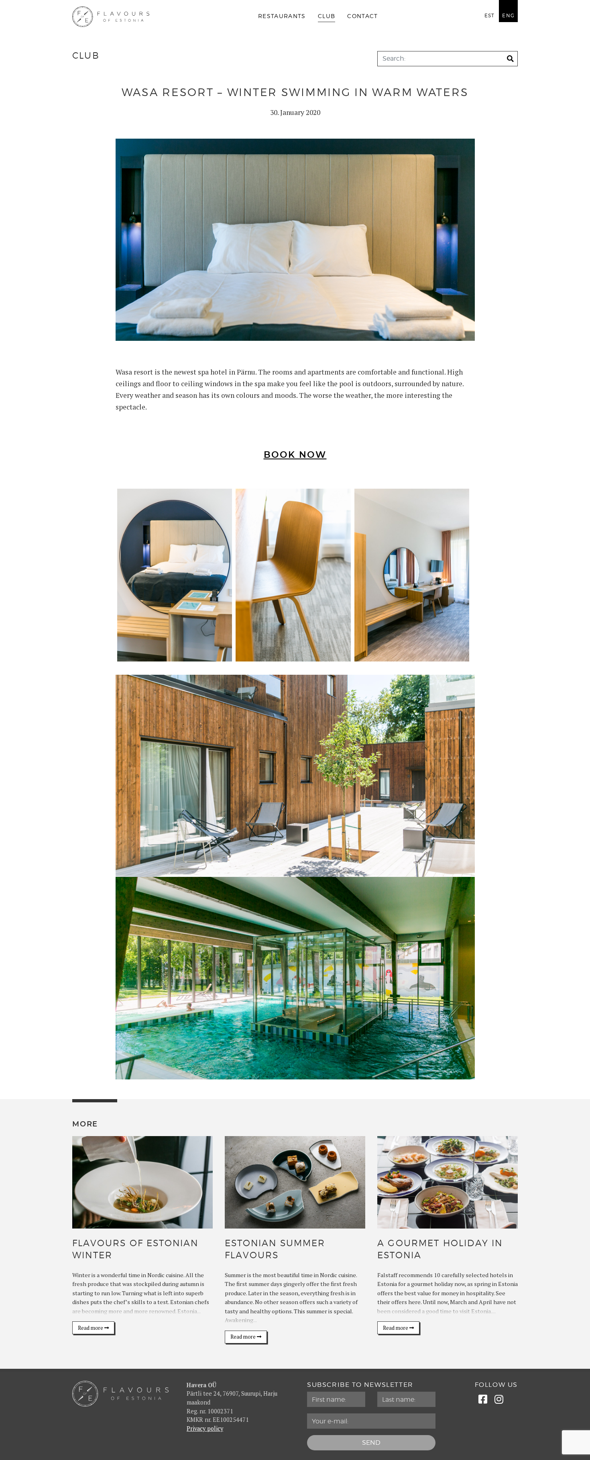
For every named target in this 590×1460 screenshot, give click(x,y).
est (489, 15)
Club (326, 16)
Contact (362, 16)
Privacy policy (205, 1428)
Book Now (295, 454)
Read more (91, 1328)
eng (508, 15)
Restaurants (282, 16)
